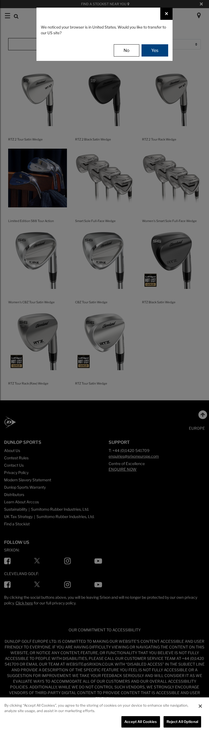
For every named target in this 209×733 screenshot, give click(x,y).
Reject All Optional (182, 721)
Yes (154, 50)
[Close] (200, 706)
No (127, 50)
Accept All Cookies (140, 721)
